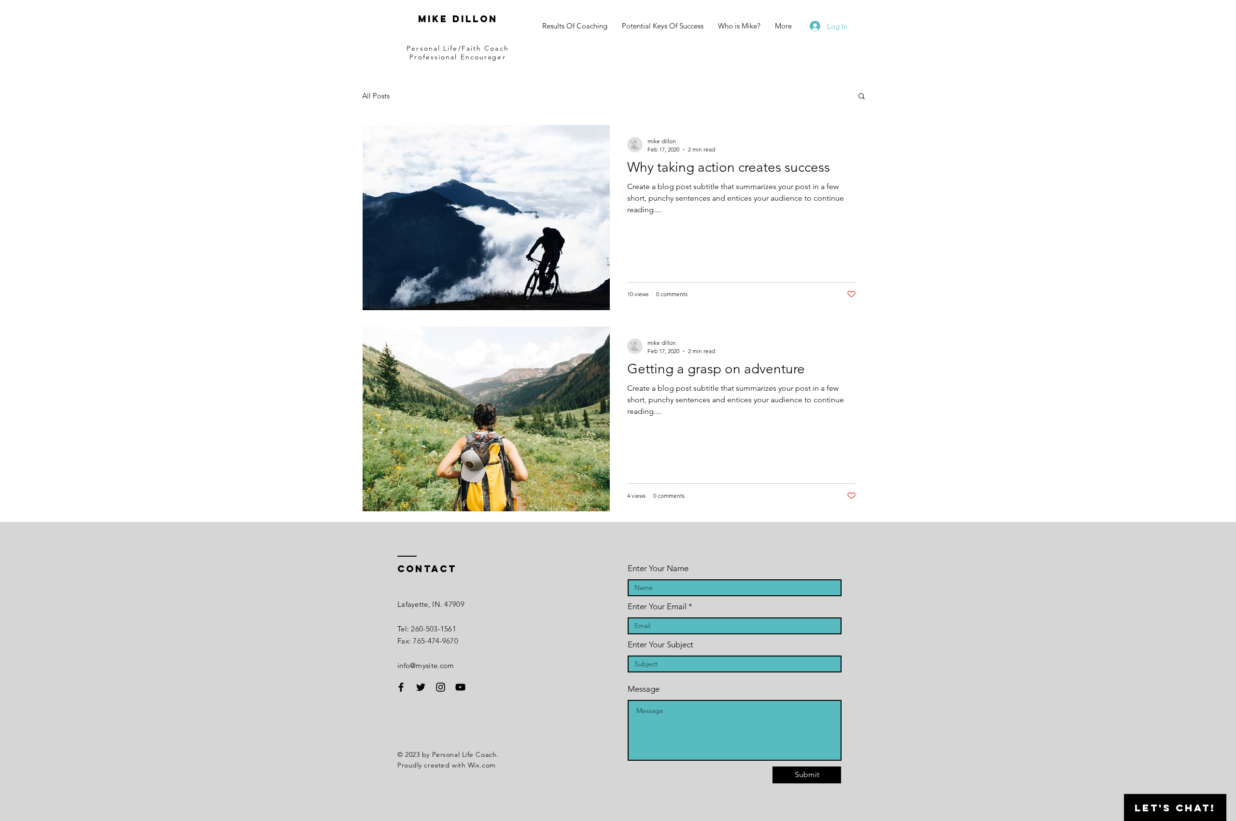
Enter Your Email (657, 606)
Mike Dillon (458, 19)
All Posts (376, 95)
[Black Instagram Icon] (441, 687)
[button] (861, 97)
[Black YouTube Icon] (460, 687)
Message (644, 689)
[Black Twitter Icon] (421, 687)
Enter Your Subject (660, 645)
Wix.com (482, 765)
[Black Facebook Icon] (401, 687)
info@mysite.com (425, 665)
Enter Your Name (658, 568)
